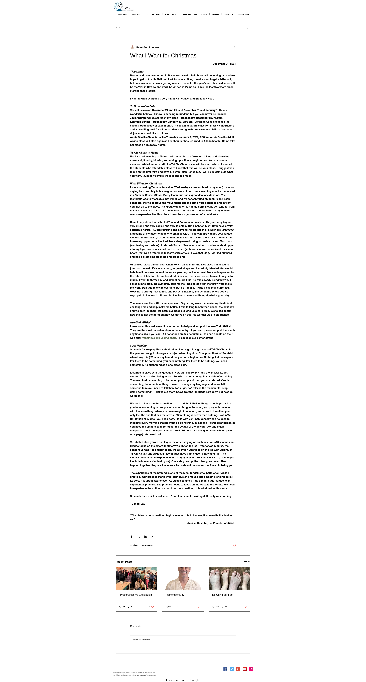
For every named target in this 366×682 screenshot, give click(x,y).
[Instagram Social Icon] (251, 669)
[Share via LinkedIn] (145, 536)
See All (246, 561)
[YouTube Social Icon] (245, 669)
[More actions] (234, 47)
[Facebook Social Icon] (225, 669)
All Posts (118, 27)
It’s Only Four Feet (222, 594)
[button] (246, 27)
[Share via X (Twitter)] (138, 536)
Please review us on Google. (182, 680)
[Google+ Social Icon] (238, 669)
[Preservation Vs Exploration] (136, 578)
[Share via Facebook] (131, 536)
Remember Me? (175, 594)
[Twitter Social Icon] (232, 669)
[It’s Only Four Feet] (229, 578)
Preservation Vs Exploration (135, 594)
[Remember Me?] (183, 578)
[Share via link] (152, 536)
